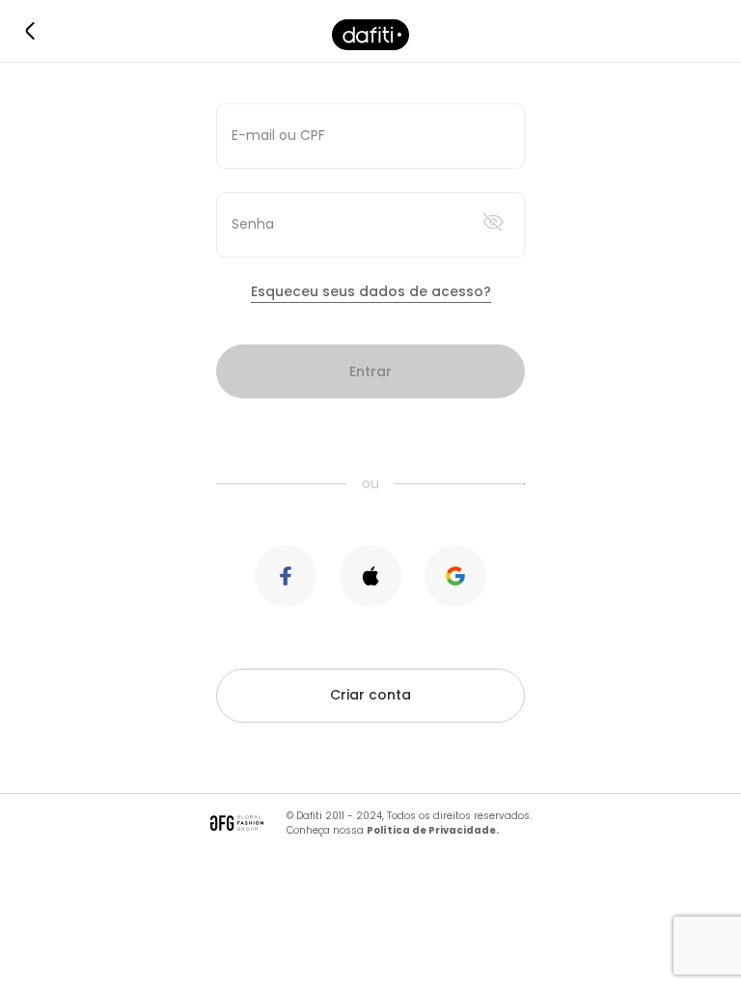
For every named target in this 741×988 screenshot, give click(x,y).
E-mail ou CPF (278, 135)
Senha (253, 223)
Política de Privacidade (431, 830)
